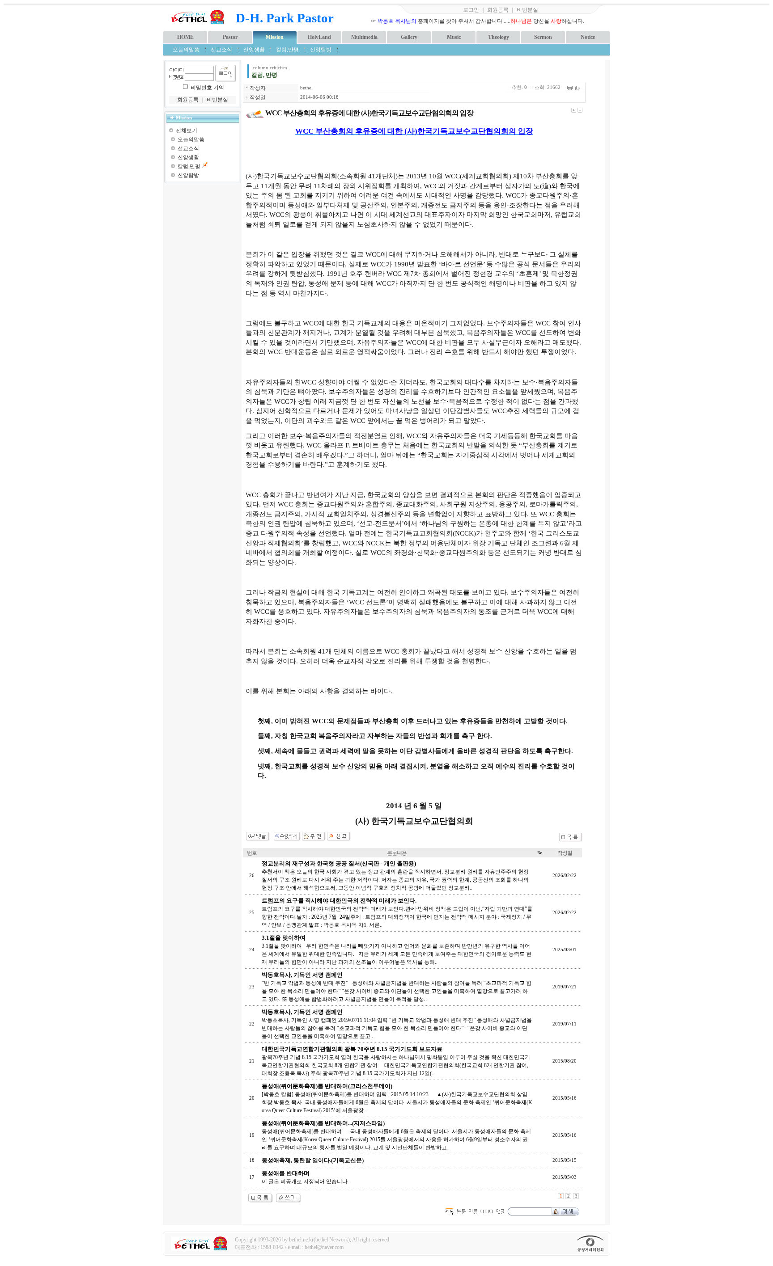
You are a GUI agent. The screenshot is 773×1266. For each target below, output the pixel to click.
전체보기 (186, 130)
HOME (185, 37)
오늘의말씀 (186, 49)
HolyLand (319, 37)
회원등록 (498, 10)
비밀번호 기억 (207, 87)
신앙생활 (254, 49)
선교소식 (221, 49)
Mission (275, 37)
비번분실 (527, 10)
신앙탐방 (320, 49)
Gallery (409, 37)
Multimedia (364, 37)
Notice (588, 37)
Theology (498, 37)
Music (454, 37)
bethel (306, 87)
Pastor (230, 37)
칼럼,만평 (287, 49)
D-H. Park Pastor (285, 18)
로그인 (471, 10)
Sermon (543, 37)
